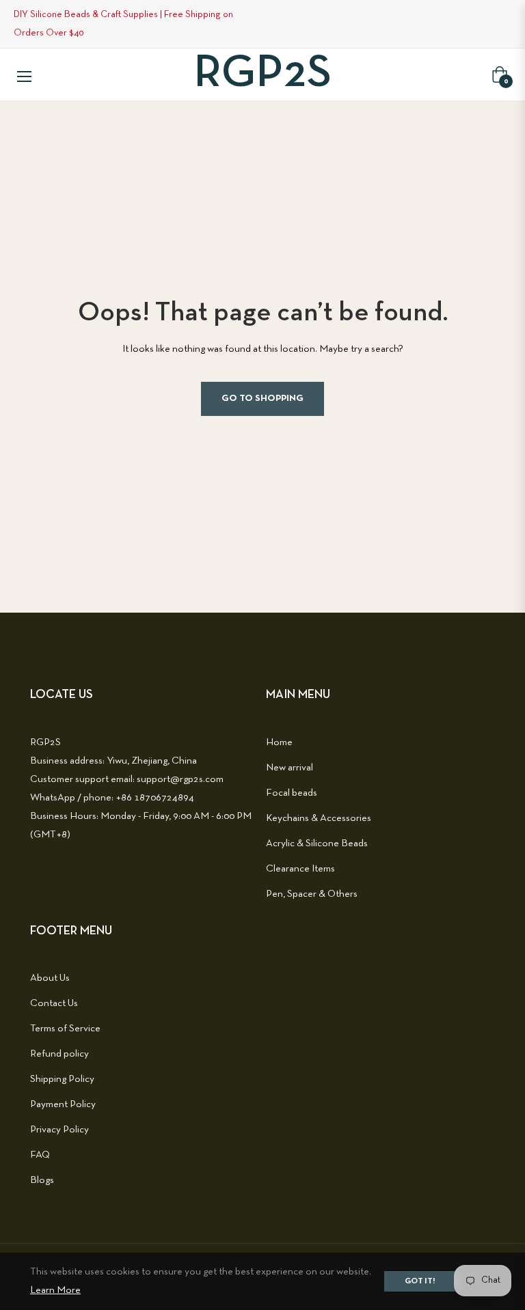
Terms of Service (65, 1028)
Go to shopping (262, 398)
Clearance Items (300, 869)
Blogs (42, 1180)
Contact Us (54, 1003)
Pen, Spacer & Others (312, 894)
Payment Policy (63, 1104)
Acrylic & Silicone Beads (317, 843)
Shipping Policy (62, 1079)
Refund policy (59, 1054)
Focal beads (291, 793)
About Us (50, 978)
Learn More (55, 1290)
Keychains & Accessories (318, 818)
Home (279, 742)
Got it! (420, 1281)
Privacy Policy (59, 1129)
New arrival (289, 767)
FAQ (40, 1155)
